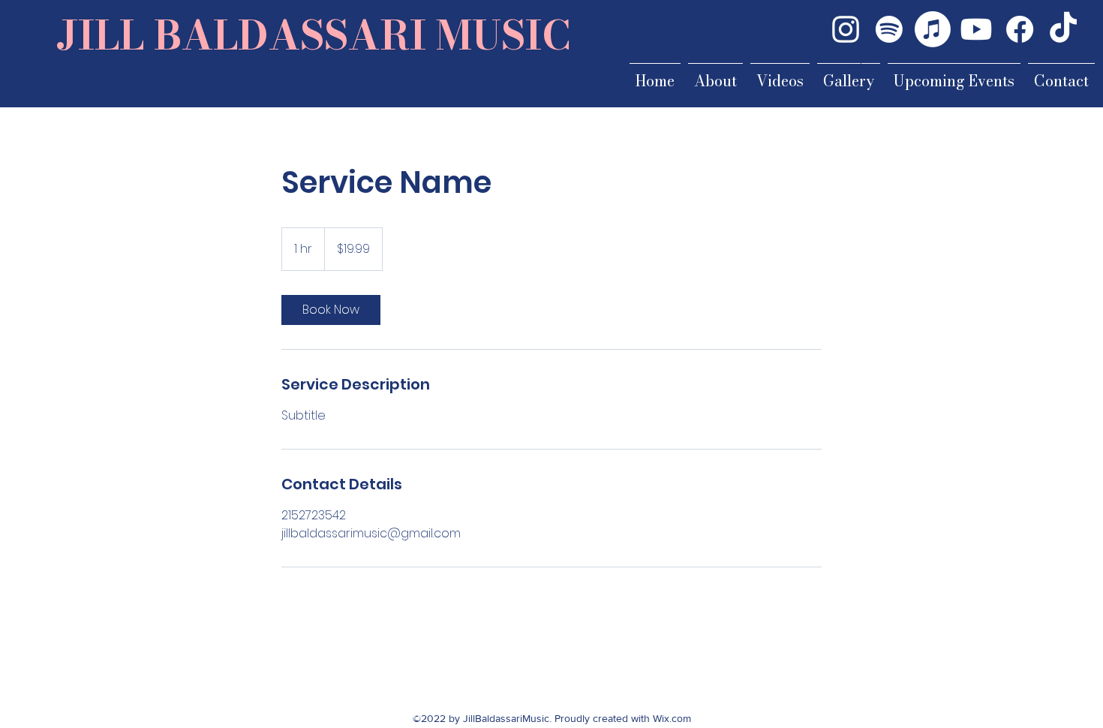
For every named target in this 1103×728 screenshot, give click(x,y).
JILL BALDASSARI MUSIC (313, 35)
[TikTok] (1063, 29)
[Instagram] (846, 29)
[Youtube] (976, 29)
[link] (330, 310)
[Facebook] (1020, 29)
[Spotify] (889, 29)
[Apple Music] (933, 29)
